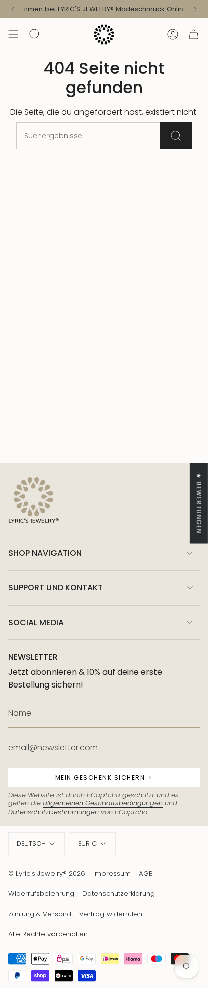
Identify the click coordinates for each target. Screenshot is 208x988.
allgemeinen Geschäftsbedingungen (103, 803)
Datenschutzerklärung (118, 893)
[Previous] (12, 9)
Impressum (112, 873)
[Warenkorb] (193, 34)
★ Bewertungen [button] (199, 503)
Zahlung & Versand (39, 914)
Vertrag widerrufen (110, 914)
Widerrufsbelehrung (41, 893)
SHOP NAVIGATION (45, 553)
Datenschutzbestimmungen (53, 812)
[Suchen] (176, 135)
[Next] (195, 9)
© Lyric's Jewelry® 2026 (46, 873)
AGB (146, 873)
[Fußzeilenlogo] (33, 501)
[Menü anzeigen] (13, 34)
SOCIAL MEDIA (36, 622)
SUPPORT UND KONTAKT (55, 587)
